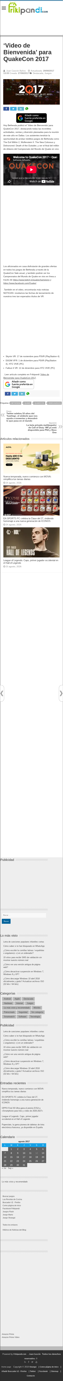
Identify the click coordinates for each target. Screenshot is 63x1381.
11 (30, 1153)
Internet (19, 1003)
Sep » (10, 1168)
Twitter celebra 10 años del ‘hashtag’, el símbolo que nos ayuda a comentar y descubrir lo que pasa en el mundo (21, 416)
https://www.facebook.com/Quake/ (19, 283)
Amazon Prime (8, 1334)
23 (18, 1161)
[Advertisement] (31, 220)
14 (5, 1157)
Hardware (8, 1003)
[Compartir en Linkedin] (21, 109)
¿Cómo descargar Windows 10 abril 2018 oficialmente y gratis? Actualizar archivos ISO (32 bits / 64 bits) (23, 981)
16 (18, 1157)
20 (43, 1157)
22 (11, 1161)
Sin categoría (37, 1012)
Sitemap (54, 1371)
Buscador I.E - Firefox (11, 1202)
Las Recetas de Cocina (12, 1199)
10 (24, 1153)
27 (43, 1161)
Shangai (32, 1367)
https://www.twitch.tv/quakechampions (31, 280)
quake (27, 403)
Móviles (37, 1008)
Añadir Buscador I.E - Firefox (14, 1371)
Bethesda (15, 403)
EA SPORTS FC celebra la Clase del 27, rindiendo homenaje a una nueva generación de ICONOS (28, 519)
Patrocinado (9, 1012)
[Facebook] (29, 1362)
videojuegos (54, 403)
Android (7, 999)
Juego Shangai (9, 1218)
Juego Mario (8, 1215)
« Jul (4, 1168)
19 (36, 1157)
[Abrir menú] (4, 8)
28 (5, 1165)
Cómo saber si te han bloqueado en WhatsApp (23, 946)
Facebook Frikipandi (11, 1209)
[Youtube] (36, 1362)
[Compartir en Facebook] (6, 109)
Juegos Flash (8, 1212)
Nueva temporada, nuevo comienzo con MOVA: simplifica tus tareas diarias (27, 477)
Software (22, 1016)
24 (24, 1161)
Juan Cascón (35, 1354)
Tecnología (35, 1016)
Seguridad (23, 1012)
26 (36, 1161)
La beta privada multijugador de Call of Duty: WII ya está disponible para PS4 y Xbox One (41, 428)
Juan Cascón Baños (16, 70)
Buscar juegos (9, 1196)
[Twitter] (32, 1362)
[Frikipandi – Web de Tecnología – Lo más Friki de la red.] (31, 7)
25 (30, 1161)
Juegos (48, 73)
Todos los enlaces (10, 1225)
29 (11, 1165)
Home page (6, 1367)
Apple (17, 999)
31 (24, 1165)
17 (24, 1157)
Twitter (33, 1371)
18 (30, 1157)
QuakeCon (39, 403)
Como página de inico (12, 1205)
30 (18, 1165)
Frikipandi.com (19, 1354)
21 (5, 1161)
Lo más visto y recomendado (17, 1008)
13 (43, 1153)
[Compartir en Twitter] (13, 109)
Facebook (43, 1371)
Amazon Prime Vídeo (10, 1337)
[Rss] (25, 1362)
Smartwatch (9, 1016)
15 (11, 1157)
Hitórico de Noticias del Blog (14, 1230)
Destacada (38, 73)
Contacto (31, 1376)
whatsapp (27, 109)
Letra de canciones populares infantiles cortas (23, 942)
